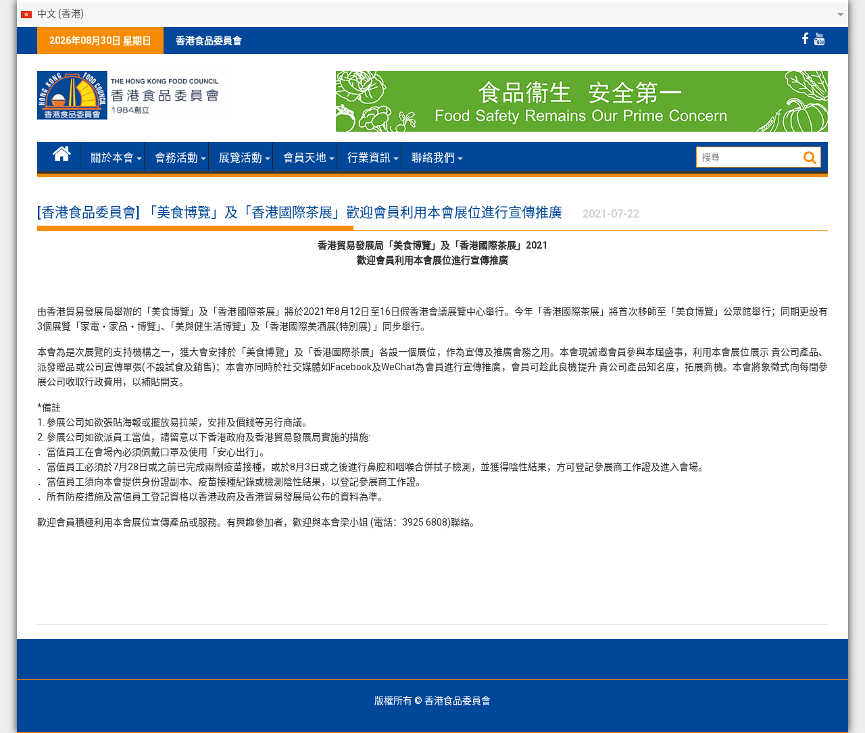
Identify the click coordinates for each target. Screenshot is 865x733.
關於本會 (112, 158)
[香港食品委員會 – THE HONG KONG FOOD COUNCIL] (62, 152)
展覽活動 (240, 158)
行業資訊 (369, 158)
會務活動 (176, 158)
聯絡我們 (433, 158)
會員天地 (304, 158)
